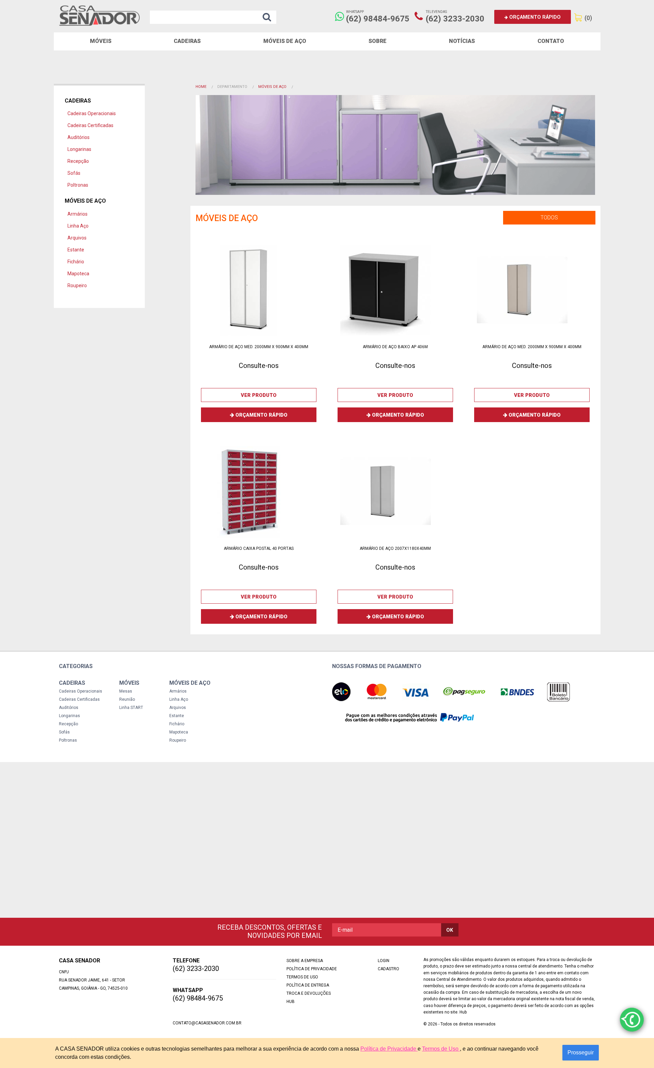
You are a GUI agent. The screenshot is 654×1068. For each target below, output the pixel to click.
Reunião (127, 699)
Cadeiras (187, 41)
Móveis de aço (284, 41)
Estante (75, 249)
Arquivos (77, 238)
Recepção (78, 161)
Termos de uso (302, 977)
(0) (588, 17)
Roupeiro (77, 285)
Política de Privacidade (389, 1049)
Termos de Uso (441, 1049)
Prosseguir (580, 1052)
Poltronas (77, 185)
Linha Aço (78, 226)
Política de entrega (307, 985)
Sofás (73, 173)
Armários (77, 214)
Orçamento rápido (534, 17)
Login (383, 960)
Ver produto (259, 395)
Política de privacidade (311, 968)
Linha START (131, 707)
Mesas (125, 691)
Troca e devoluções (308, 993)
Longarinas (79, 149)
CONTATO (551, 41)
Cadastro (388, 968)
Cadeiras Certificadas (90, 125)
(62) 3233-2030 (455, 19)
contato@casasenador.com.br (207, 1023)
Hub (290, 1001)
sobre (378, 41)
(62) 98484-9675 (377, 19)
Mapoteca (78, 273)
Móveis (100, 41)
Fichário (75, 261)
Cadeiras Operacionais (91, 113)
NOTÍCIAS (462, 41)
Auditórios (78, 137)
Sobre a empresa (304, 960)
